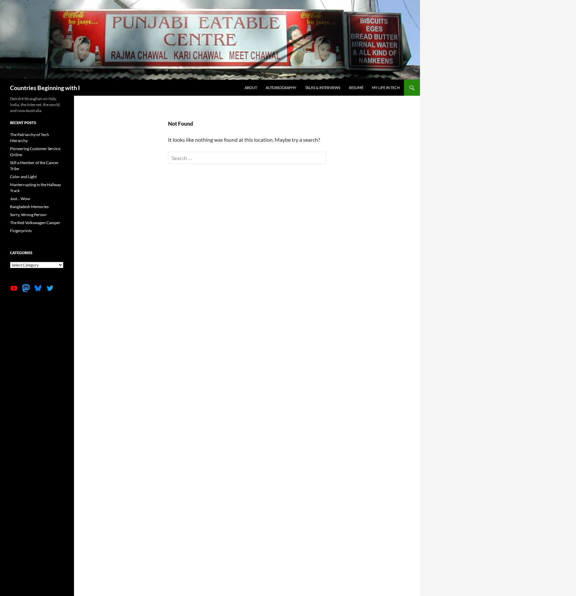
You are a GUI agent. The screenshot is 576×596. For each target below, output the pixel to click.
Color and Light (23, 176)
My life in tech (386, 87)
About (251, 87)
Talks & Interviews (322, 87)
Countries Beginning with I (45, 87)
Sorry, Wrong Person (28, 214)
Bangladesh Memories (29, 206)
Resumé (356, 87)
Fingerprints (21, 230)
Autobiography (281, 87)
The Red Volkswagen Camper (35, 222)
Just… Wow (20, 198)
